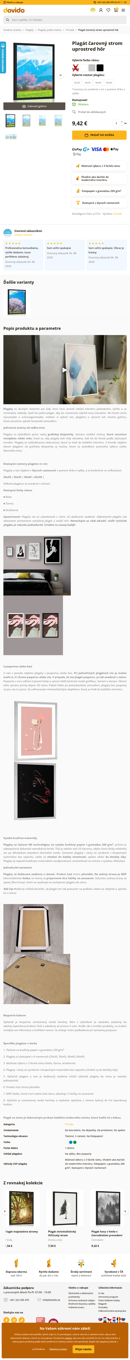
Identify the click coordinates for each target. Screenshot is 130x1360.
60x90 (109, 82)
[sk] (100, 1318)
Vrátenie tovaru (76, 1307)
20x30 (77, 82)
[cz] (109, 1318)
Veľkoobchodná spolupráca (112, 1310)
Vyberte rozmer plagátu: (88, 75)
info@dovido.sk (51, 1299)
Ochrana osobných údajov (81, 1300)
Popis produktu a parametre (32, 328)
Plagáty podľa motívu (50, 30)
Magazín (102, 1303)
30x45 (88, 82)
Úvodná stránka (12, 30)
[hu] (105, 1318)
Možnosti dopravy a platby (81, 1303)
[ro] (119, 1318)
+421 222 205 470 (19, 1299)
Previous (5, 1211)
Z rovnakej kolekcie (23, 1183)
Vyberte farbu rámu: (86, 60)
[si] (123, 1318)
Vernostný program (108, 1296)
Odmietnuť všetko (58, 1349)
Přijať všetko (83, 1349)
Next (60, 75)
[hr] (114, 1318)
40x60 (98, 82)
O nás (101, 1293)
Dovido (118, 213)
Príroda (70, 30)
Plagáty (29, 30)
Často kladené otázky (109, 1300)
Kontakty (103, 1307)
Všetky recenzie (23, 234)
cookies (68, 1338)
